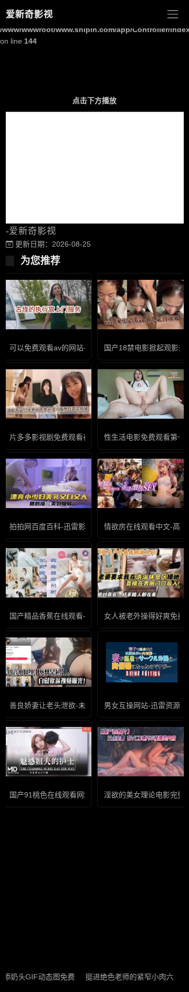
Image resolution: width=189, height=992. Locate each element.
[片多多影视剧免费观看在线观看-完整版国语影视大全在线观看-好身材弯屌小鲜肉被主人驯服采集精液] (47, 394)
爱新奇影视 (29, 14)
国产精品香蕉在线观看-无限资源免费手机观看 (84, 616)
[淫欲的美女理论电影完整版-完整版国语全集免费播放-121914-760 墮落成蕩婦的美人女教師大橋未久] (142, 752)
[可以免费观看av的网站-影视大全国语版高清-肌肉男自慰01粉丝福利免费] (47, 305)
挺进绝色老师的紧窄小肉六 (122, 977)
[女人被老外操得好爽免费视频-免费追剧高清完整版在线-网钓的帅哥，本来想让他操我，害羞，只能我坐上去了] (142, 573)
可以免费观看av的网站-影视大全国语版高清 (80, 347)
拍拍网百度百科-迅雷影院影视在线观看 (73, 526)
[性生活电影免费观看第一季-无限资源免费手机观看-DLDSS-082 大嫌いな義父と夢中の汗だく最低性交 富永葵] (142, 394)
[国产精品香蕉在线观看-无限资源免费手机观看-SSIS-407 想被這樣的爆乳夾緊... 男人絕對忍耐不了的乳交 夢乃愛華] (47, 573)
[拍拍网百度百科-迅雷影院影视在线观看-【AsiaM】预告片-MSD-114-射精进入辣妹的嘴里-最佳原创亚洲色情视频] (47, 483)
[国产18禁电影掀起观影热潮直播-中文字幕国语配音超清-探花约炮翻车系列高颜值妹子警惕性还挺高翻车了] (142, 305)
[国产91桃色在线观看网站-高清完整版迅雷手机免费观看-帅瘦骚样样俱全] (47, 752)
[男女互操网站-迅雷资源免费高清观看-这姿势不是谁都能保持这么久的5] (142, 662)
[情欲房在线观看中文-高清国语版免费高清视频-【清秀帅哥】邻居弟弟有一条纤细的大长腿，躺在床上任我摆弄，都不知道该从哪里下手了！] (142, 484)
